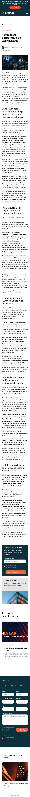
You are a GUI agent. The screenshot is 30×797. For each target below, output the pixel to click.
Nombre (4, 688)
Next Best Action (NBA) (19, 281)
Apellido (18, 688)
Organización (5, 702)
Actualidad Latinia (6, 30)
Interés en (18, 702)
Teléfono (18, 695)
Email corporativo (9, 558)
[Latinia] (8, 12)
